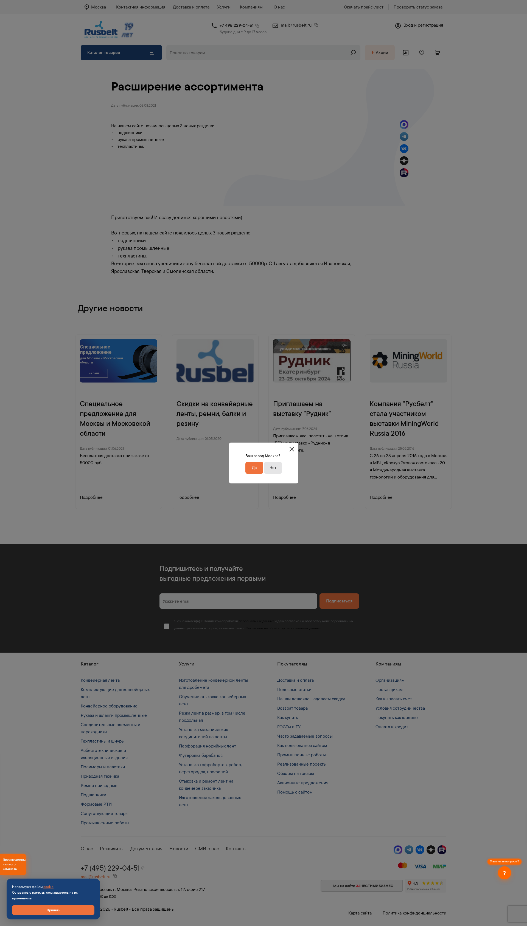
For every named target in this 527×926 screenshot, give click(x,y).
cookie (48, 887)
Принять (53, 910)
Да (254, 467)
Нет (273, 467)
